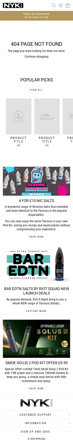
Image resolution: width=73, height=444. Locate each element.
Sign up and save (35, 431)
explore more (36, 311)
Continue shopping (37, 56)
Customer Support (36, 414)
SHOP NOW (36, 236)
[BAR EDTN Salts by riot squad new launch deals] (36, 265)
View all (36, 90)
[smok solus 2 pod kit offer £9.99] (36, 339)
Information (36, 423)
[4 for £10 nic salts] (36, 181)
